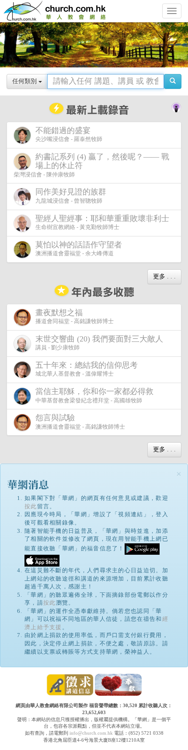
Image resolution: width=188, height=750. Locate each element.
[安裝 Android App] (142, 548)
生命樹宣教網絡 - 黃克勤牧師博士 (102, 222)
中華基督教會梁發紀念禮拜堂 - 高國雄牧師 (94, 395)
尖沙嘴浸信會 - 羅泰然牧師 (68, 134)
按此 (30, 506)
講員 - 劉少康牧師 (99, 343)
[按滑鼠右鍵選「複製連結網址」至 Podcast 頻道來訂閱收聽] (176, 106)
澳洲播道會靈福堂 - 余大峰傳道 (78, 248)
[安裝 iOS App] (41, 560)
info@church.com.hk (91, 733)
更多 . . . (164, 276)
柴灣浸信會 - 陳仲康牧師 (91, 165)
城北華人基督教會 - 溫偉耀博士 (86, 369)
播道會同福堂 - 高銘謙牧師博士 (74, 316)
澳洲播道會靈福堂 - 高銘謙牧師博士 (80, 421)
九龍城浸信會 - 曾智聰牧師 (70, 195)
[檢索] (172, 81)
